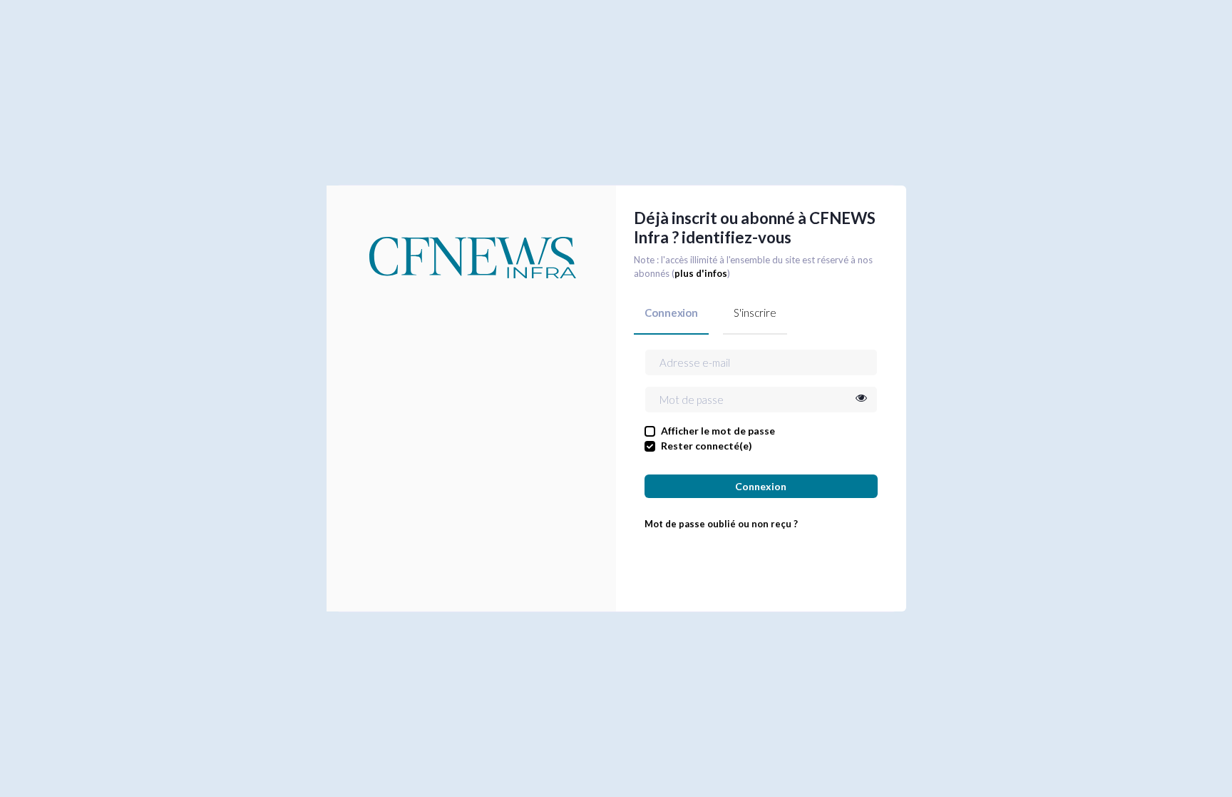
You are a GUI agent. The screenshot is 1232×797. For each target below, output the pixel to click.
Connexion (671, 312)
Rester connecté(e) (706, 446)
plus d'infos (700, 273)
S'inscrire (755, 312)
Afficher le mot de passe (718, 431)
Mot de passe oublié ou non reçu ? (721, 523)
